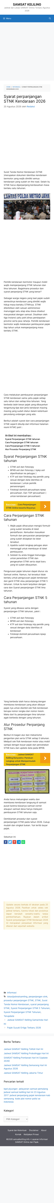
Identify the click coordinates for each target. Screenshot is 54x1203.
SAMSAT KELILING (27, 4)
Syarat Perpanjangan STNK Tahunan (22, 1012)
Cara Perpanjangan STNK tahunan (21, 442)
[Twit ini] (10, 842)
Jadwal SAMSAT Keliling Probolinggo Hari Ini (26, 1053)
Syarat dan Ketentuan (17, 1130)
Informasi (11, 992)
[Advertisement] (27, 52)
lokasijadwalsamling (17, 996)
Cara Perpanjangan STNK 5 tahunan (22, 446)
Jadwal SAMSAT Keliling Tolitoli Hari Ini (23, 1049)
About (43, 1130)
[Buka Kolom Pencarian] (49, 18)
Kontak (18, 1134)
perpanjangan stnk (38, 996)
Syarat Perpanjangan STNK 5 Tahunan (30, 1008)
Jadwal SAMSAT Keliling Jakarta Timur (23, 1073)
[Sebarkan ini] (6, 842)
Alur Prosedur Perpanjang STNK (20, 449)
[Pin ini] (14, 842)
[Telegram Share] (19, 842)
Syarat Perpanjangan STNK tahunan (22, 439)
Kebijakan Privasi (31, 1134)
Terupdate (9, 1016)
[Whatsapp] (23, 842)
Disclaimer (34, 1130)
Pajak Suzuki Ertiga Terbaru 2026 (24, 1027)
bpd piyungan (11, 1089)
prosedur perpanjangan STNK (19, 1000)
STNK (38, 1000)
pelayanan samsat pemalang (33, 1089)
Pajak (36, 1142)
